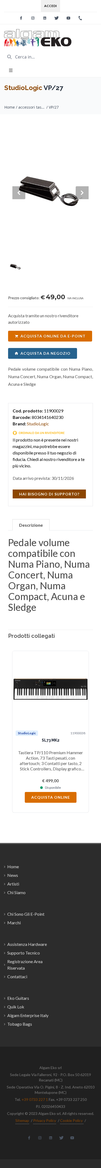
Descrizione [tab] (31, 525)
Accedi (50, 6)
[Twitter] (56, 18)
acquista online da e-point (53, 336)
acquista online (50, 797)
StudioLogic (23, 88)
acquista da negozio (45, 353)
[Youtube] (68, 18)
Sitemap (22, 1120)
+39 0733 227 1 (35, 1099)
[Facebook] (21, 18)
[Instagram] (33, 18)
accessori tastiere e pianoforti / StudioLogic (31, 107)
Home (9, 107)
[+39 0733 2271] (80, 18)
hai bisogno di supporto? (49, 494)
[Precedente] (19, 732)
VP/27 (54, 107)
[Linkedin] (45, 18)
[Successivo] (82, 732)
